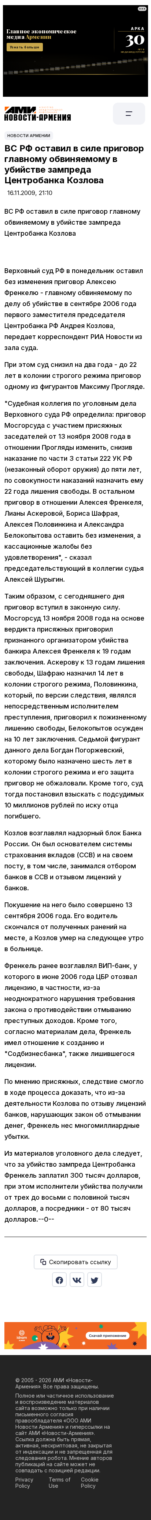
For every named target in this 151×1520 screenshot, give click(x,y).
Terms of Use (59, 1482)
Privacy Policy (24, 1482)
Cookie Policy (90, 1482)
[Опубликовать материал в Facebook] (59, 1279)
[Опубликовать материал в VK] (77, 1279)
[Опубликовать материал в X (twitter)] (95, 1279)
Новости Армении (28, 135)
